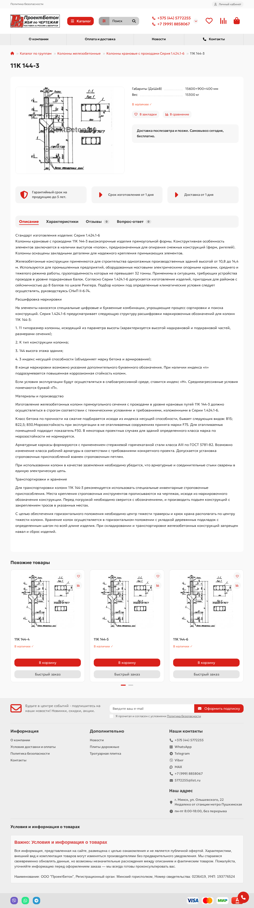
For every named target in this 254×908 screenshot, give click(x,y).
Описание (29, 221)
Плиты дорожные (104, 747)
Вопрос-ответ (133, 221)
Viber (179, 760)
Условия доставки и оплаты (33, 747)
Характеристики (62, 221)
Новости (159, 39)
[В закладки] (78, 576)
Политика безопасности (26, 4)
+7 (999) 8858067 (173, 24)
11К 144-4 (22, 639)
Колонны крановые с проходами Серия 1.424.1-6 (145, 53)
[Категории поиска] (104, 21)
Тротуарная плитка (105, 753)
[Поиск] (134, 21)
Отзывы (96, 221)
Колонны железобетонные (79, 53)
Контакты (217, 39)
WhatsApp (183, 747)
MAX (178, 767)
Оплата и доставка (100, 39)
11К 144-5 (101, 639)
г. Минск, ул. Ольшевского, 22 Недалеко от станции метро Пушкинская (208, 802)
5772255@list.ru (187, 780)
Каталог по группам (36, 53)
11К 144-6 (180, 639)
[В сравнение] (78, 585)
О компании (38, 39)
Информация (24, 731)
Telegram (182, 753)
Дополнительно (107, 731)
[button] (11, 625)
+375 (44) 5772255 (174, 18)
